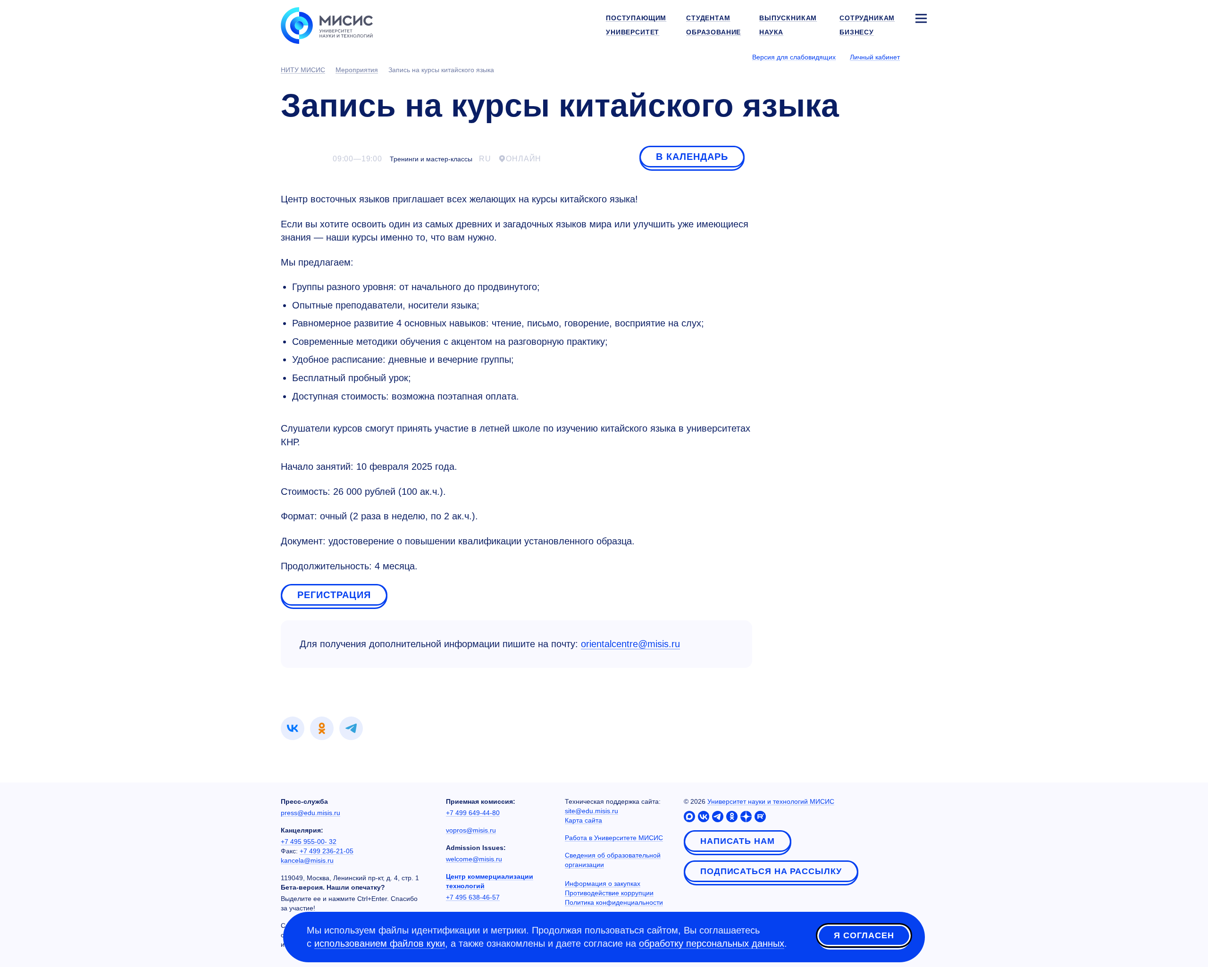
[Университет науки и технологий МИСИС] (327, 24)
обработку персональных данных (711, 943)
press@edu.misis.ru (310, 813)
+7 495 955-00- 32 (308, 841)
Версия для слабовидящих (794, 57)
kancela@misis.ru (307, 860)
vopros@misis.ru (471, 830)
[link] (292, 728)
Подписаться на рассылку (771, 871)
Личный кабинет (875, 57)
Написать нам (737, 841)
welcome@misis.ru (474, 859)
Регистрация (334, 595)
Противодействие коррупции (609, 893)
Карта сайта (583, 820)
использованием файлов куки (379, 943)
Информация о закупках (602, 883)
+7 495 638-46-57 (473, 897)
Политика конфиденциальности (614, 902)
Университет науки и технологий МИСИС (770, 801)
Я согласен (864, 935)
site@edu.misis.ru (591, 811)
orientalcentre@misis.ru (630, 644)
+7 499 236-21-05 (326, 851)
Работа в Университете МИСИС (614, 838)
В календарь (692, 156)
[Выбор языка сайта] (920, 56)
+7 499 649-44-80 (473, 813)
